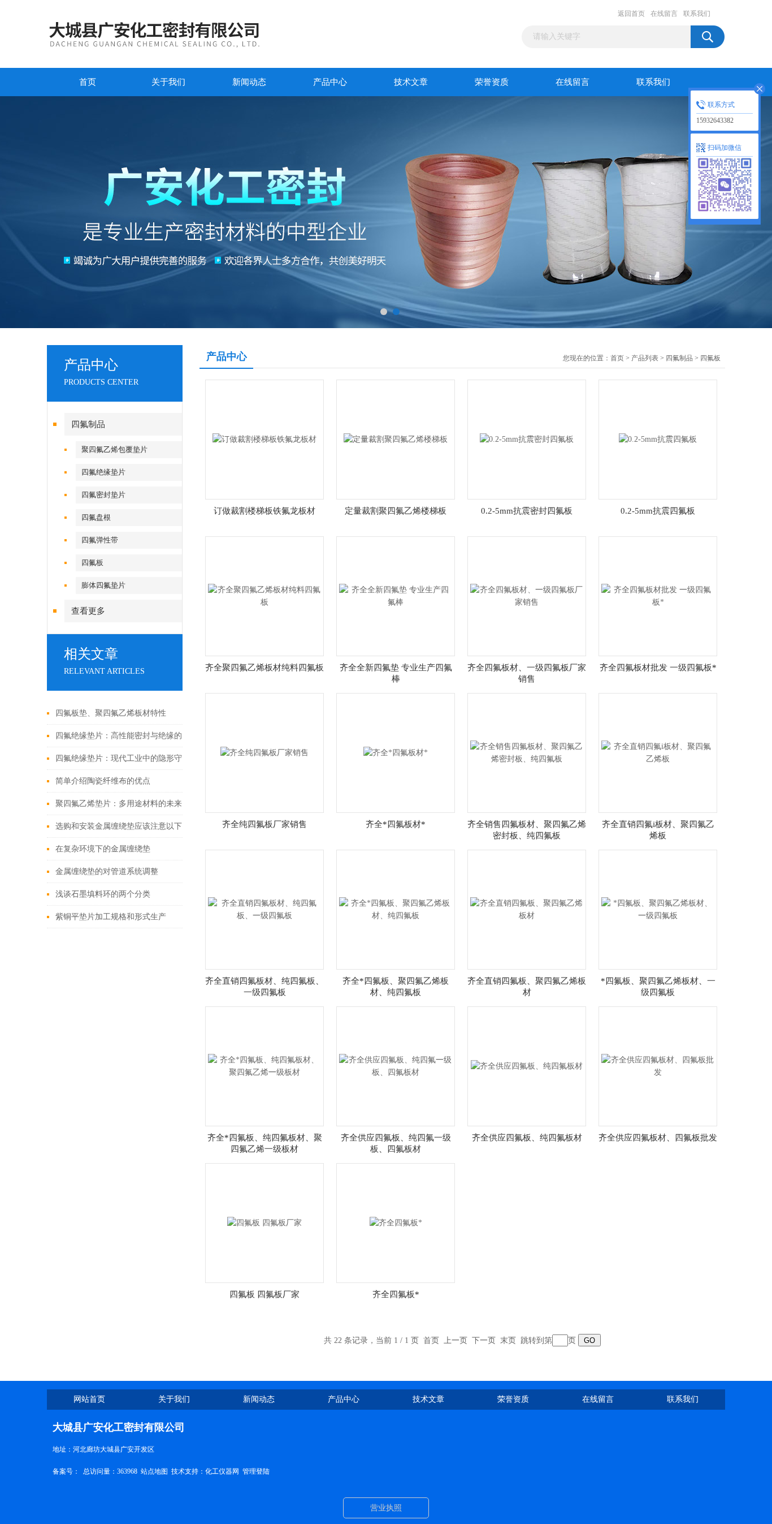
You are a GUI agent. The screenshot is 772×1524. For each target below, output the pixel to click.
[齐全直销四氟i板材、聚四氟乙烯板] (657, 752)
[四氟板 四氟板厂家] (264, 1222)
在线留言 (664, 14)
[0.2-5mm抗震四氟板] (658, 438)
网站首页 (89, 1399)
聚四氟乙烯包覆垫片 (114, 449)
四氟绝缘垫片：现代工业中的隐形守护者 (122, 758)
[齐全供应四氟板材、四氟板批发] (657, 1065)
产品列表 (644, 358)
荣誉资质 (492, 82)
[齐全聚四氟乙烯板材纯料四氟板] (264, 595)
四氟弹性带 (99, 540)
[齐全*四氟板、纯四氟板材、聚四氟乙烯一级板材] (264, 1065)
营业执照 (386, 1508)
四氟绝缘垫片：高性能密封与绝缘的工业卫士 (122, 735)
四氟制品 (88, 424)
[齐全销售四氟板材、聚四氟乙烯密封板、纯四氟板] (526, 752)
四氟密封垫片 (103, 494)
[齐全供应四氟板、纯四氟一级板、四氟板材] (395, 1065)
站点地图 (154, 1471)
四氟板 (92, 562)
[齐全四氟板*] (396, 1222)
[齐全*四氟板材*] (395, 752)
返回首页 (631, 14)
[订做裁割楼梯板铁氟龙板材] (264, 438)
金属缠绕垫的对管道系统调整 (106, 871)
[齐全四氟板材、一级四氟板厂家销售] (526, 595)
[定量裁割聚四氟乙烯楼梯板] (396, 438)
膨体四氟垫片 (103, 585)
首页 (87, 82)
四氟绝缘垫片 (103, 472)
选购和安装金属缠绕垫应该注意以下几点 (122, 826)
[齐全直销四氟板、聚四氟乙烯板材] (526, 909)
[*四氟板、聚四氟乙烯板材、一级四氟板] (657, 909)
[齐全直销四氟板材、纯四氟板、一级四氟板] (264, 909)
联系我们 (696, 14)
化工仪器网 (222, 1471)
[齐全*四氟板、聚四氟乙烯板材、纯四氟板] (395, 909)
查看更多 (88, 610)
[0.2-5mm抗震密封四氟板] (527, 438)
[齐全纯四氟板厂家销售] (264, 752)
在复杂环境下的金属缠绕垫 (102, 849)
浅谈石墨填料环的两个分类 (102, 894)
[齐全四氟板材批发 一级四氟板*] (657, 595)
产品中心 (330, 82)
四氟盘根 (96, 517)
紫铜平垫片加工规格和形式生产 (110, 916)
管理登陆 (256, 1471)
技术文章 (411, 82)
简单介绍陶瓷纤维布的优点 (102, 781)
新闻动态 (249, 82)
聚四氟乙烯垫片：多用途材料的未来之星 (122, 803)
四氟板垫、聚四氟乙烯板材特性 (110, 713)
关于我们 (168, 82)
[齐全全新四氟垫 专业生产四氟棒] (395, 595)
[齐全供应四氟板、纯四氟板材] (527, 1065)
